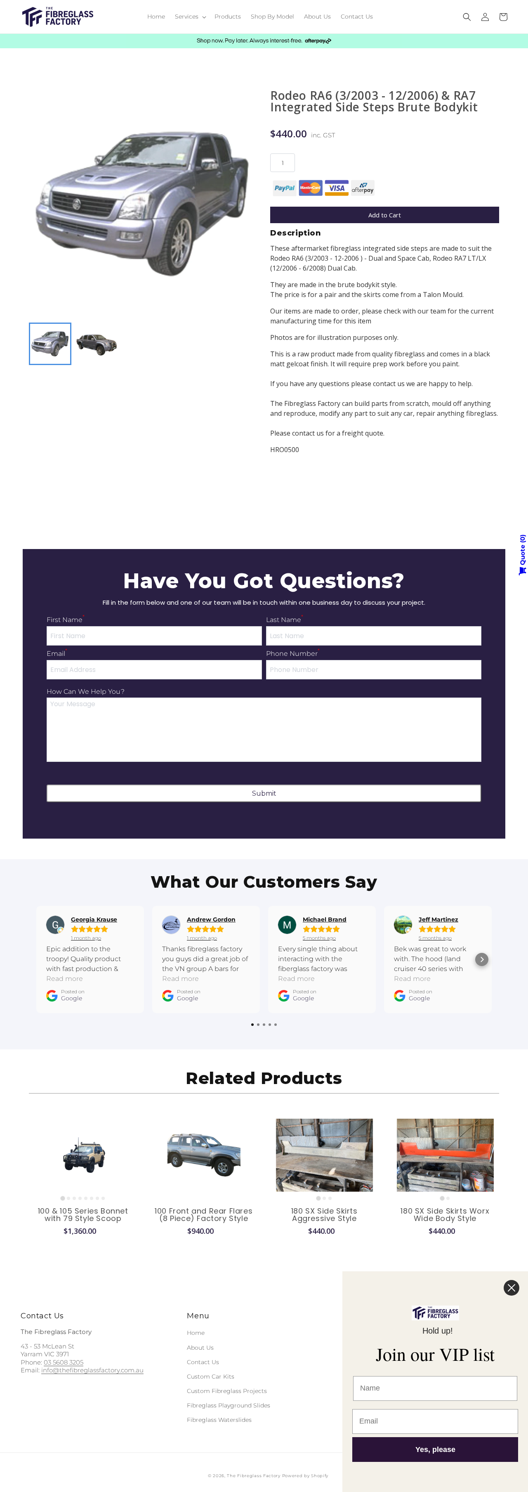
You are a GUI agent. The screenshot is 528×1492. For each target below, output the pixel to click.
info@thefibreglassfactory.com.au (92, 1370)
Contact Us (203, 1362)
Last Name (284, 620)
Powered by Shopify (305, 1475)
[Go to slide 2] (68, 1198)
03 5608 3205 (63, 1362)
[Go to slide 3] (74, 1198)
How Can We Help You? (86, 691)
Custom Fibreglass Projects (227, 1391)
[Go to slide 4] (80, 1198)
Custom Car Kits (210, 1376)
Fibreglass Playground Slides (228, 1405)
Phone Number (293, 654)
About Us (200, 1347)
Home (196, 1332)
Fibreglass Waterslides (219, 1420)
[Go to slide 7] (97, 1198)
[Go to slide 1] (63, 1198)
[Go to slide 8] (103, 1198)
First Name (66, 620)
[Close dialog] (511, 1288)
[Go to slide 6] (91, 1198)
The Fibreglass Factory (253, 1475)
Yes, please (435, 1449)
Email (57, 654)
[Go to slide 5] (85, 1198)
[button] (190, 16)
